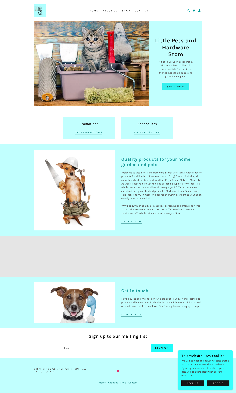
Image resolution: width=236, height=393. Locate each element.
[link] (40, 10)
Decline (192, 383)
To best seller (147, 132)
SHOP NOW (176, 86)
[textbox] (105, 348)
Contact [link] (141, 10)
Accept (218, 383)
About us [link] (109, 10)
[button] (199, 10)
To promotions (89, 132)
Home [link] (93, 10)
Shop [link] (126, 10)
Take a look (131, 221)
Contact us (131, 314)
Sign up (162, 347)
